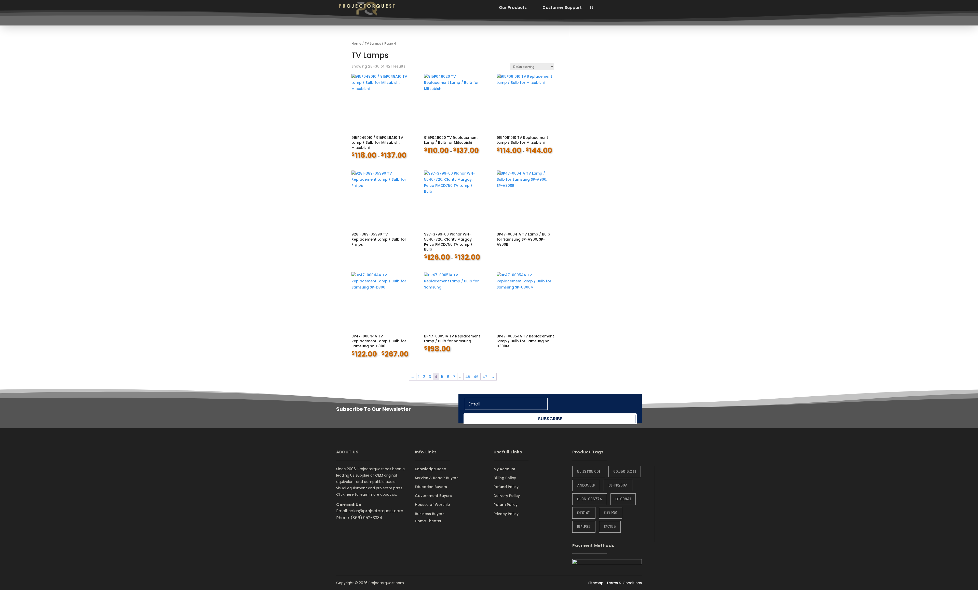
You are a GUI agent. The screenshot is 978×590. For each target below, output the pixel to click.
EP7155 (610, 526)
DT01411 (584, 512)
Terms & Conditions (624, 582)
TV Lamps (373, 43)
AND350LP (586, 485)
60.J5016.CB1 (624, 471)
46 (476, 376)
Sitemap (595, 582)
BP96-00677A (589, 499)
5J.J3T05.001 (588, 471)
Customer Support (562, 7)
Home (356, 43)
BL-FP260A (618, 485)
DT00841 (623, 499)
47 (484, 376)
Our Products (513, 7)
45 (467, 376)
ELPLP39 (610, 512)
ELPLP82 (584, 526)
